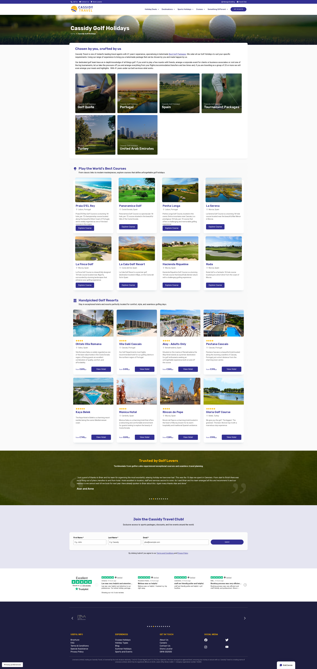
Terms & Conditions (80, 646)
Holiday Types (121, 643)
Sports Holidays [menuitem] (184, 9)
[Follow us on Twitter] (235, 640)
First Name (78, 538)
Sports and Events (123, 652)
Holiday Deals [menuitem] (151, 9)
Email (146, 538)
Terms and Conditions (165, 553)
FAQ (72, 643)
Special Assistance (79, 649)
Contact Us (85, 2)
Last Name (113, 538)
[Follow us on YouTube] (235, 647)
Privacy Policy (182, 553)
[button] (149, 498)
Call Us (75, 2)
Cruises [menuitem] (199, 9)
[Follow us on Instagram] (214, 647)
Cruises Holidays (123, 640)
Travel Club (242, 2)
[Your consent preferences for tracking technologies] (12, 664)
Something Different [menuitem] (217, 9)
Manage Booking (229, 2)
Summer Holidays (123, 649)
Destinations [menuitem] (167, 9)
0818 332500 (166, 652)
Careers (163, 643)
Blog (117, 646)
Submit (227, 542)
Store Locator (97, 2)
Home (73, 34)
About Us (164, 640)
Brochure (75, 640)
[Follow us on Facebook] (214, 640)
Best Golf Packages (177, 54)
